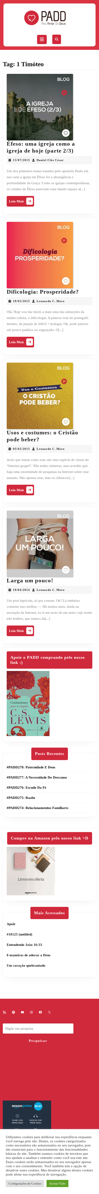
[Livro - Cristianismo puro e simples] (28, 703)
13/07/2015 (21, 160)
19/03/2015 (21, 301)
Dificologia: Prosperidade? (43, 292)
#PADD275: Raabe (21, 798)
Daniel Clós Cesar (50, 160)
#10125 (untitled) (19, 934)
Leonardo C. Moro (51, 301)
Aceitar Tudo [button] (57, 1183)
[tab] (42, 39)
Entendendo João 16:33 (24, 945)
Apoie (11, 924)
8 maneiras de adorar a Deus (28, 955)
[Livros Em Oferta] (31, 870)
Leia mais (21, 202)
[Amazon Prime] (27, 1124)
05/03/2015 (21, 449)
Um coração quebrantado (26, 965)
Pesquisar (38, 1041)
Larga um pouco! (30, 580)
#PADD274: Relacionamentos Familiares (37, 808)
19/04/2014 (21, 590)
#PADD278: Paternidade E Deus (31, 767)
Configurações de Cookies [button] (25, 1183)
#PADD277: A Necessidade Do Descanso (37, 777)
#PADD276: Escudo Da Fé (26, 787)
